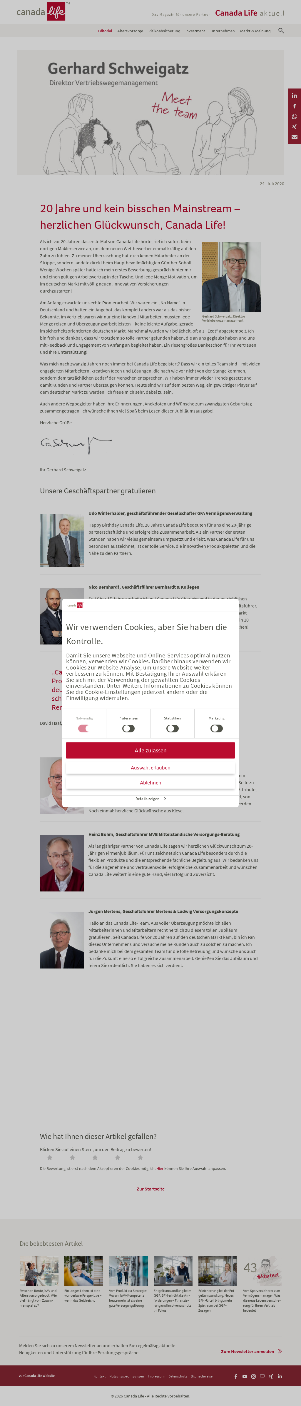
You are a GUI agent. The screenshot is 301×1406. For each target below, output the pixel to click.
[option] (39, 1282)
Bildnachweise (202, 1376)
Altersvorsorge (130, 31)
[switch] (128, 728)
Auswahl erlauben (150, 767)
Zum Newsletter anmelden (247, 1351)
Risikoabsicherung (164, 31)
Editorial (105, 31)
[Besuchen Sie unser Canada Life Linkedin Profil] (280, 1375)
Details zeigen (147, 798)
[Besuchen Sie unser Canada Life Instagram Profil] (253, 1375)
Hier (159, 1168)
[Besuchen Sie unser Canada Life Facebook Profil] (236, 1375)
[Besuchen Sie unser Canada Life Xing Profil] (271, 1375)
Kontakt (99, 1376)
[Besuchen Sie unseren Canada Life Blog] (262, 1375)
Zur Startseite (151, 1189)
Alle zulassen (151, 750)
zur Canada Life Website (37, 1375)
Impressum (156, 1376)
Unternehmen (222, 31)
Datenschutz (177, 1376)
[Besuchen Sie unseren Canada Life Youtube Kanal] (245, 1375)
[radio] (50, 1158)
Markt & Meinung (255, 31)
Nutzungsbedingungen (126, 1376)
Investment (195, 31)
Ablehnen (150, 782)
